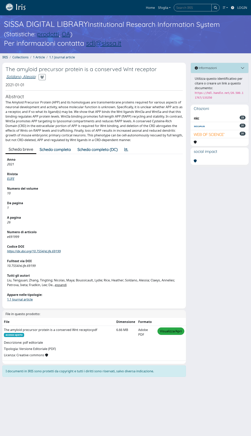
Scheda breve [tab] (21, 149)
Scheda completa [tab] (55, 149)
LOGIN (242, 7)
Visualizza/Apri (171, 331)
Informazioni (207, 68)
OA (66, 34)
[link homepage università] (18, 7)
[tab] (126, 149)
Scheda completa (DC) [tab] (97, 149)
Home (150, 7)
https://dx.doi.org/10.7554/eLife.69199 (34, 251)
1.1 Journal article (62, 57)
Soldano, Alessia (20, 76)
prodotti (48, 34)
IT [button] (224, 7)
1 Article (39, 57)
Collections (20, 57)
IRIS (5, 57)
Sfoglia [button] (163, 7)
